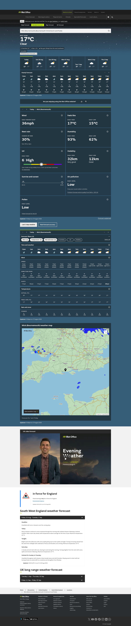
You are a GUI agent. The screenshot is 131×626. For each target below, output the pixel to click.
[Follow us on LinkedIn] (106, 619)
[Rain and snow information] (109, 307)
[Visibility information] (107, 151)
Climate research (57, 602)
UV (70, 240)
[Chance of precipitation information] (62, 131)
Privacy (105, 604)
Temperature (34, 240)
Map (50, 25)
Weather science (57, 600)
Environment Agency (38, 501)
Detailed (37, 25)
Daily (25, 25)
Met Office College (24, 599)
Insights (72, 608)
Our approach (56, 598)
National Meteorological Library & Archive (25, 603)
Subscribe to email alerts (92, 610)
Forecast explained (104, 218)
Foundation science (58, 606)
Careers (103, 12)
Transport (72, 600)
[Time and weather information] (109, 245)
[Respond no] (85, 101)
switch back (64, 21)
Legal (105, 602)
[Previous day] (22, 109)
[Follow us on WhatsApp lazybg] (109, 619)
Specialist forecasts (80, 17)
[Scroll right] (108, 72)
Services (90, 12)
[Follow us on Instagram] (102, 619)
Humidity (62, 240)
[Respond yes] (81, 101)
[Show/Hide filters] (109, 236)
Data (71, 604)
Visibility (78, 240)
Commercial (89, 600)
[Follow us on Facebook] (96, 619)
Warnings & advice (44, 17)
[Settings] (108, 17)
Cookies (106, 600)
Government (73, 598)
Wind (23, 240)
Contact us (89, 608)
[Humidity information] (107, 131)
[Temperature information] (109, 289)
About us (96, 12)
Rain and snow (49, 240)
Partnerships (89, 606)
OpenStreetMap (105, 414)
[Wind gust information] (62, 115)
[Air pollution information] (107, 176)
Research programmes (79, 12)
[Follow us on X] (89, 619)
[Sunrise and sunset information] (62, 176)
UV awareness (26, 169)
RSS (105, 606)
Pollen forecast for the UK (29, 213)
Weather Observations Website (25, 608)
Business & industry (74, 602)
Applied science (57, 604)
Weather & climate (67, 12)
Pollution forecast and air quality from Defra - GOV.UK (82, 192)
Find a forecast (30, 17)
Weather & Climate (43, 596)
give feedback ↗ (54, 21)
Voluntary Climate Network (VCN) (24, 613)
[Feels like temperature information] (107, 115)
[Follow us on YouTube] (92, 619)
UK (60, 25)
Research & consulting (75, 606)
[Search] (108, 30)
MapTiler (99, 414)
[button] (65, 370)
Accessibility (107, 598)
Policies (105, 596)
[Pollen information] (107, 199)
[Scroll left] (104, 72)
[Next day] (26, 109)
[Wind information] (109, 257)
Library (55, 608)
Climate (68, 17)
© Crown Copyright (107, 624)
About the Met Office (91, 596)
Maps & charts (57, 17)
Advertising (72, 610)
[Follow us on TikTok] (99, 619)
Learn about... (94, 17)
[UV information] (62, 151)
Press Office (89, 602)
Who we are (89, 598)
